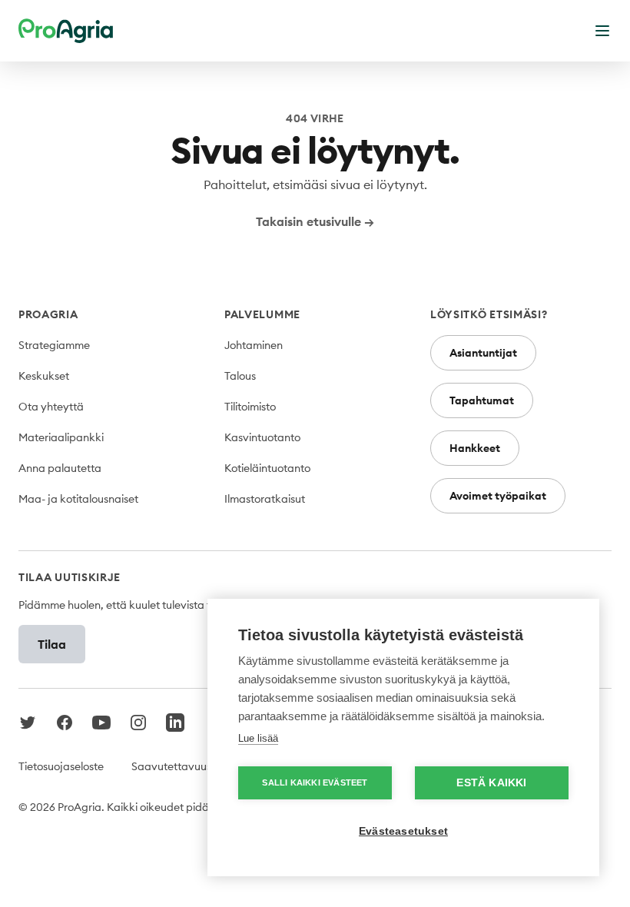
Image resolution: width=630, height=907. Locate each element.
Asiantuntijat (483, 353)
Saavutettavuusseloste (188, 766)
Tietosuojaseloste (61, 766)
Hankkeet (474, 448)
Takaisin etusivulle (315, 221)
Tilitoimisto (250, 407)
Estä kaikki (491, 783)
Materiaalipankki (61, 437)
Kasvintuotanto (262, 437)
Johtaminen (253, 345)
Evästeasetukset (403, 831)
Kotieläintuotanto (267, 468)
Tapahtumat (481, 400)
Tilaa (52, 644)
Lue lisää (258, 738)
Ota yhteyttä (51, 407)
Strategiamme (54, 345)
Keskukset (43, 376)
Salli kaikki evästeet (314, 782)
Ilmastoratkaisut (264, 499)
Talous (240, 376)
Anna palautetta (59, 468)
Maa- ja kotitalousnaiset (78, 499)
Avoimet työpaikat (497, 496)
